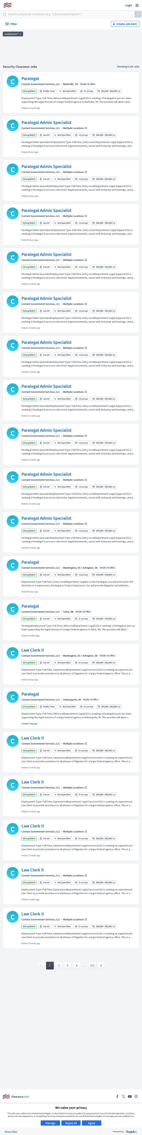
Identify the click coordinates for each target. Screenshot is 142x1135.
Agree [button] (91, 1123)
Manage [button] (50, 1123)
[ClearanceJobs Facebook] (117, 1096)
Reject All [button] (71, 1123)
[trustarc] (131, 1131)
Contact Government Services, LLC (40, 84)
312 (92, 965)
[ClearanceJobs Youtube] (130, 1096)
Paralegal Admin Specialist (46, 122)
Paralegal (30, 78)
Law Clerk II (32, 650)
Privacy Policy (11, 1131)
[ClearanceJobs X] (123, 1096)
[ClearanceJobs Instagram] (136, 1096)
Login (128, 5)
